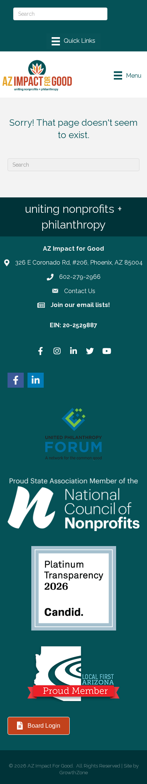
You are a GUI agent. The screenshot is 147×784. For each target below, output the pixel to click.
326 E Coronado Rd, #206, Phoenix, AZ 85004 (79, 262)
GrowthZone (74, 772)
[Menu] (73, 41)
